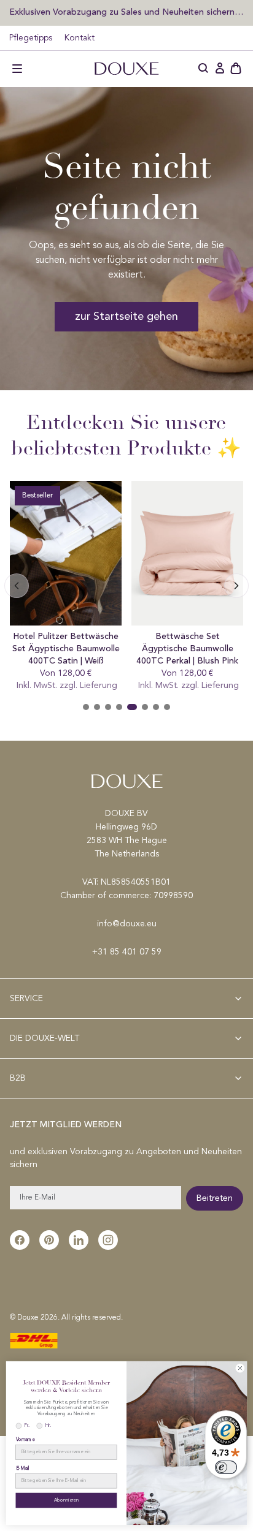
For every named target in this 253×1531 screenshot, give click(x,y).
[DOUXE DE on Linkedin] (78, 1240)
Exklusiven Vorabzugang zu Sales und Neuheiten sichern (123, 12)
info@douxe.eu (127, 924)
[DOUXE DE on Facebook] (19, 1240)
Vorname (25, 1439)
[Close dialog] (240, 1368)
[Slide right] (16, 585)
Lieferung (98, 685)
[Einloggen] (219, 68)
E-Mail (23, 1468)
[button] (17, 68)
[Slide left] (236, 585)
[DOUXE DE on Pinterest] (49, 1240)
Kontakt (79, 38)
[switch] (226, 1467)
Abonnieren (66, 1500)
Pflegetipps (30, 38)
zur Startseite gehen (126, 316)
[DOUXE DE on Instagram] (108, 1240)
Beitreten (215, 1198)
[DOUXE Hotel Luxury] (126, 68)
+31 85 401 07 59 (127, 952)
